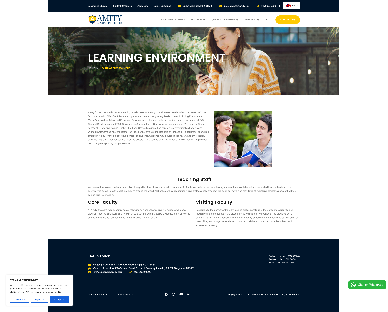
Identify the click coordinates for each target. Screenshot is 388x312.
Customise (20, 299)
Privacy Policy (125, 294)
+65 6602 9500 (268, 6)
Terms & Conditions (98, 294)
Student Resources (122, 6)
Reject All (39, 299)
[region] (39, 290)
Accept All (59, 299)
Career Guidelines (162, 6)
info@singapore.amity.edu (236, 6)
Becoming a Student (97, 6)
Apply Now (142, 6)
